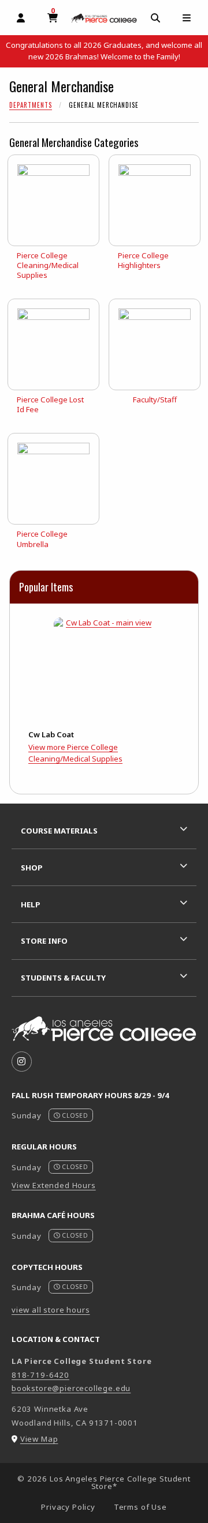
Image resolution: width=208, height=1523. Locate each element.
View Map (39, 1439)
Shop (32, 867)
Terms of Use (140, 1507)
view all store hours (51, 1310)
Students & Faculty (63, 977)
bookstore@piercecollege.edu (71, 1388)
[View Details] (104, 667)
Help (30, 904)
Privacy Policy (68, 1507)
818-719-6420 (40, 1375)
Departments (30, 105)
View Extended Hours (54, 1185)
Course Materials (59, 830)
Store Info (44, 941)
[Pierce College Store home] (104, 18)
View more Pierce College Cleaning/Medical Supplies (75, 753)
